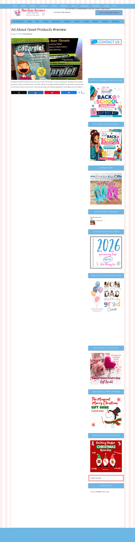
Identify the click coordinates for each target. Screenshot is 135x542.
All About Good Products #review (38, 29)
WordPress (86, 535)
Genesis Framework (75, 535)
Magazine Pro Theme (60, 535)
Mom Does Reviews (30, 11)
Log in (93, 535)
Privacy (98, 492)
